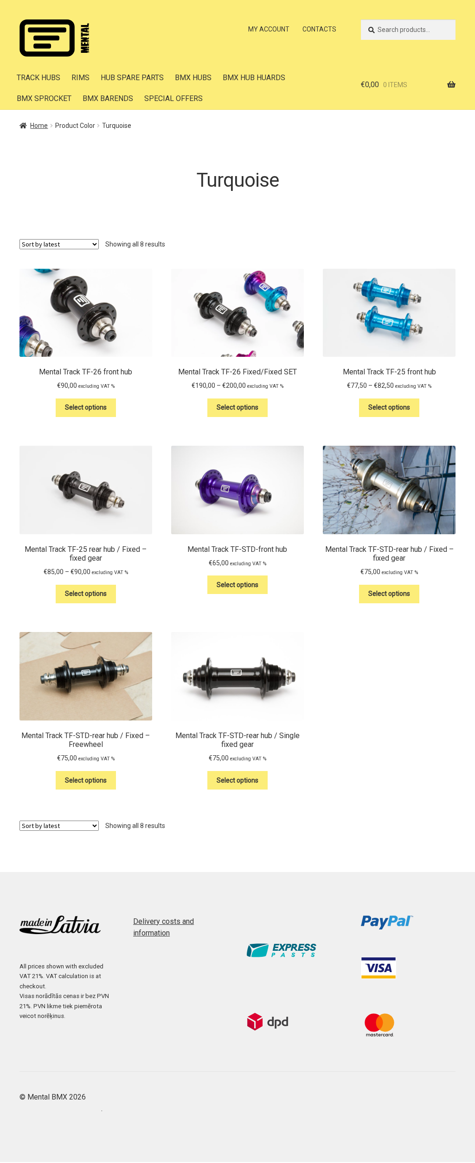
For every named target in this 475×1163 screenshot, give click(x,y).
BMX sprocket (44, 98)
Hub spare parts (132, 77)
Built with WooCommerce (60, 1108)
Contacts (319, 29)
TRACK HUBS (38, 77)
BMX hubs (193, 77)
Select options (86, 407)
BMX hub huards (254, 77)
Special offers (173, 98)
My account (268, 29)
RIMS (80, 77)
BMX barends (108, 98)
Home (39, 125)
